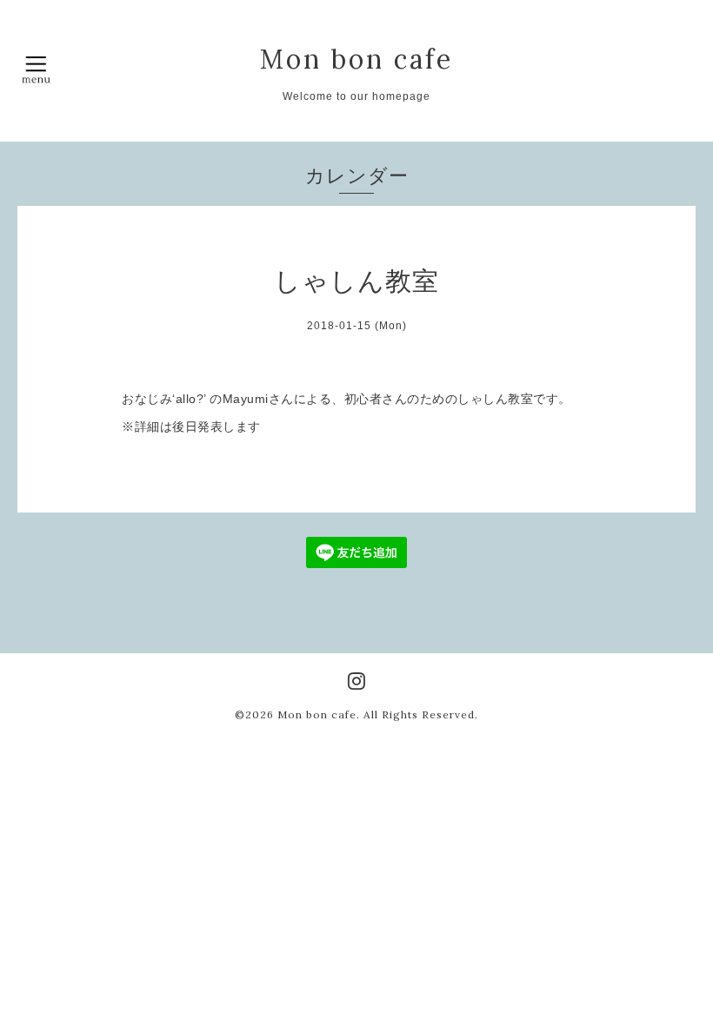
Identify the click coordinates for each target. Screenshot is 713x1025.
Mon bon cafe (356, 59)
